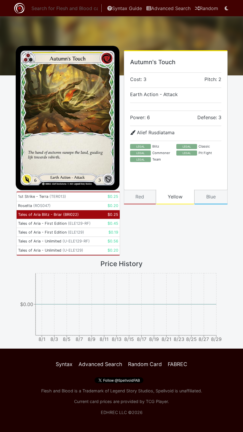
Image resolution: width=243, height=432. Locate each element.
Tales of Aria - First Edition (54, 223)
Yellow (175, 197)
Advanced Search (171, 8)
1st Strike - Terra (42, 196)
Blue (211, 197)
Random (209, 8)
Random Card (145, 364)
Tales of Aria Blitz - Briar (48, 214)
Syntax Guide (127, 8)
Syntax (64, 364)
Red (139, 197)
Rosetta (34, 205)
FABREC (177, 364)
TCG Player (157, 401)
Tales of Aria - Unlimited (54, 241)
